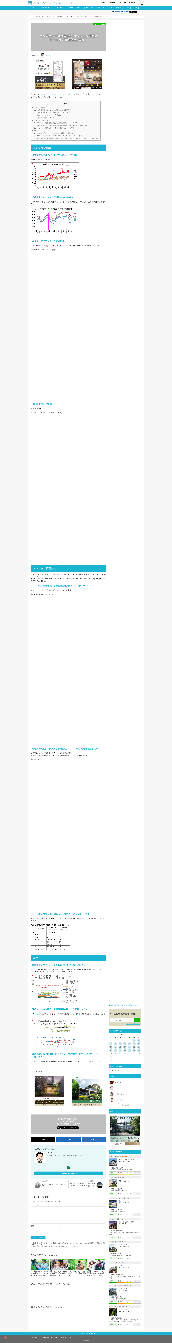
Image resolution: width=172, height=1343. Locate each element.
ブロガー (112, 2)
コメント (34, 1205)
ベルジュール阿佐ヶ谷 (116, 1219)
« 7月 (110, 1060)
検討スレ (120, 1173)
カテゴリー (122, 2)
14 (129, 1047)
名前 (32, 1226)
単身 (92, 7)
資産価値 (71, 7)
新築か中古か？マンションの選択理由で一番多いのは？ (55, 133)
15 (134, 1047)
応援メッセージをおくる (69, 1173)
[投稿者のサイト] (62, 1167)
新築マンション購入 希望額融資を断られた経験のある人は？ (58, 136)
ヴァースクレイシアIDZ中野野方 (119, 1198)
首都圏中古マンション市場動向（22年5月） (51, 112)
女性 (87, 7)
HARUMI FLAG (61, 7)
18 (115, 1050)
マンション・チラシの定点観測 (59, 94)
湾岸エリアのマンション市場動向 (47, 115)
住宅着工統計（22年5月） (45, 118)
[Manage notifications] (5, 1337)
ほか (34, 130)
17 (111, 1050)
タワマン (126, 7)
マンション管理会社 (40, 120)
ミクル (87, 1340)
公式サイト (112, 1173)
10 (111, 1047)
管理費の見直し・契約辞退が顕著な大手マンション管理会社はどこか (60, 125)
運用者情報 (46, 1337)
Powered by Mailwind (133, 1024)
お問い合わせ (55, 1337)
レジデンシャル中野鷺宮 (116, 1177)
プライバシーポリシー (67, 1337)
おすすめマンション (48, 7)
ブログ (137, 1258)
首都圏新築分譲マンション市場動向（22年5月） (53, 110)
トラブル (134, 7)
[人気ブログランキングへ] (116, 12)
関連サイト (133, 2)
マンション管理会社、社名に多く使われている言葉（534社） (57, 128)
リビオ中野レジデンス (116, 1241)
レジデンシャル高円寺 (116, 1262)
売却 (112, 7)
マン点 (48, 55)
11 (115, 1047)
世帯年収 (105, 7)
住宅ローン (79, 7)
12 (120, 1047)
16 (139, 1047)
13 (125, 1047)
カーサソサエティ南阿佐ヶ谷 (118, 1306)
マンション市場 (38, 107)
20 (125, 1050)
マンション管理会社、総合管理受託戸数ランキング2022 (56, 123)
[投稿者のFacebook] (75, 1167)
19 (120, 1050)
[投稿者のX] (68, 1167)
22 (134, 1050)
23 (139, 1050)
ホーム (103, 2)
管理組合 (119, 7)
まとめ (129, 1173)
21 (129, 1050)
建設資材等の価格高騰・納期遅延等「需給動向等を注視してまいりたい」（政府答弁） (66, 138)
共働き (98, 7)
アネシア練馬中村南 (115, 1156)
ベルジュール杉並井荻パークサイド (120, 1285)
